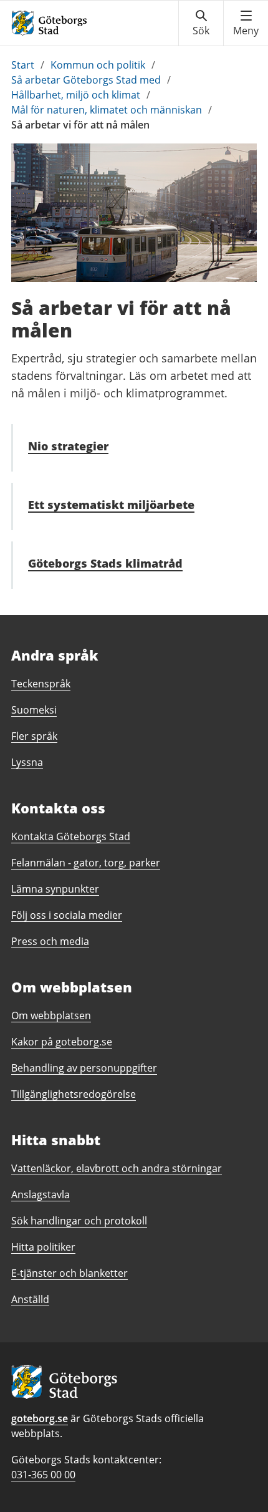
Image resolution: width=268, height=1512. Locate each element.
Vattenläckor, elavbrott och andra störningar (116, 1168)
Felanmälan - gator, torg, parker (85, 863)
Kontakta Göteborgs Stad (70, 836)
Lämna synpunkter (55, 889)
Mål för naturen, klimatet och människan (106, 110)
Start (22, 65)
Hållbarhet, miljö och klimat (75, 95)
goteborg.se (39, 1418)
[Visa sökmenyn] (201, 23)
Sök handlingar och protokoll (79, 1221)
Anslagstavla (40, 1194)
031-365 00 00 (43, 1474)
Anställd (30, 1299)
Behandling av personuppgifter (84, 1068)
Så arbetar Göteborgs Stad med (86, 80)
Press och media (50, 941)
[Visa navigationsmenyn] (246, 23)
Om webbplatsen (51, 1015)
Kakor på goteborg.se (61, 1042)
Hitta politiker (43, 1247)
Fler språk (34, 736)
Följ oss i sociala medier (66, 915)
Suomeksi (34, 710)
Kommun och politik (97, 65)
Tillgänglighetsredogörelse (73, 1094)
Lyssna (27, 762)
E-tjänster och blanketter (69, 1273)
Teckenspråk (40, 684)
